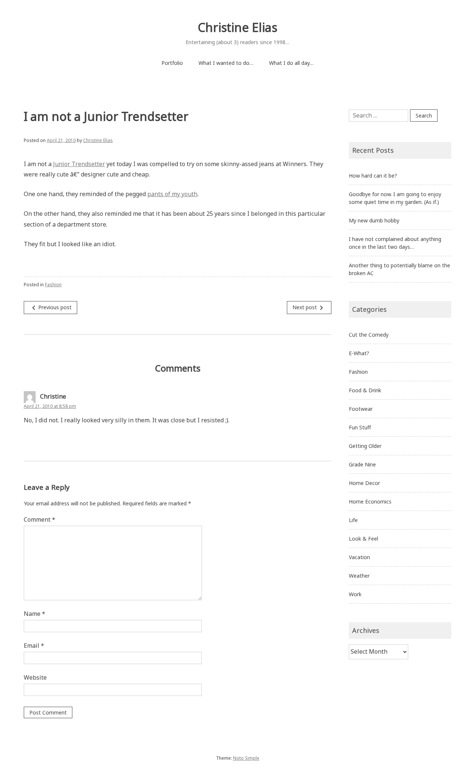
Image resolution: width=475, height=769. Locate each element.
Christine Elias (237, 27)
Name (34, 614)
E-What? (359, 353)
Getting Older (365, 445)
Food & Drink (365, 390)
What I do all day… (291, 62)
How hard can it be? (373, 175)
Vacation (359, 557)
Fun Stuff (360, 427)
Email (34, 645)
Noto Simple (246, 758)
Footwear (361, 408)
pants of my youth (172, 194)
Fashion (53, 284)
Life (353, 520)
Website (35, 677)
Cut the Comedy (369, 334)
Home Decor (364, 482)
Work (355, 594)
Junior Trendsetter (79, 164)
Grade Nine (362, 464)
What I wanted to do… (226, 62)
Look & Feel (363, 538)
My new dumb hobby (374, 220)
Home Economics (370, 501)
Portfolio (172, 62)
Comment (39, 519)
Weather (359, 575)
